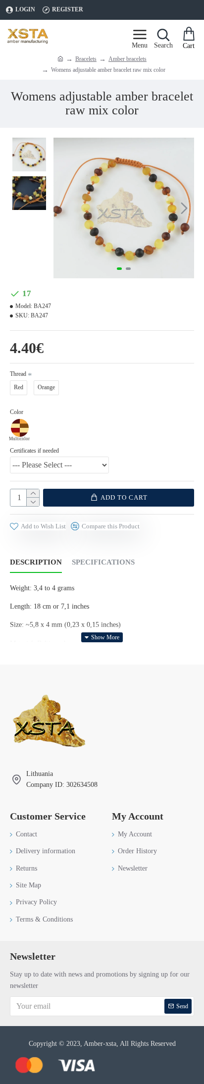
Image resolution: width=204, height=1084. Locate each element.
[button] (63, 208)
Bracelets (86, 58)
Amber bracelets (127, 58)
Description (36, 562)
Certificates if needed (34, 450)
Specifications (103, 562)
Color (16, 412)
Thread (18, 373)
